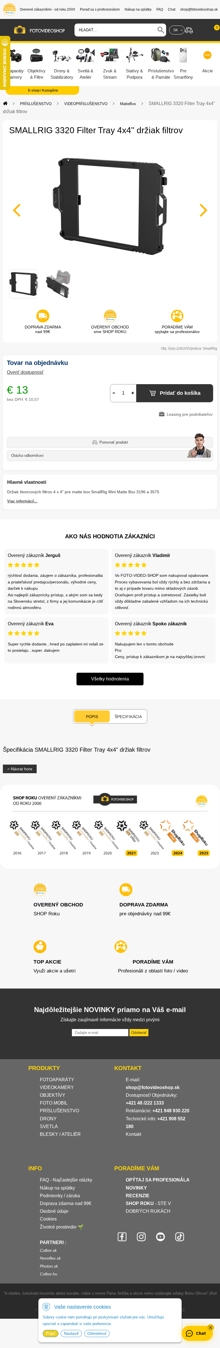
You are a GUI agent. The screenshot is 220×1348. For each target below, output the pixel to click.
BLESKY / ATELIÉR (60, 1134)
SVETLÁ (49, 1126)
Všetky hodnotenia (110, 678)
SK (175, 30)
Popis (92, 716)
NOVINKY (136, 1187)
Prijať (50, 1333)
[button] (210, 1327)
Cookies (48, 1219)
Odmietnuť (97, 1333)
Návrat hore (21, 769)
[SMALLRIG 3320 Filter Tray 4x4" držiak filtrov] (110, 206)
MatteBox (128, 104)
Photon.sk (49, 1266)
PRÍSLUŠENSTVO (36, 104)
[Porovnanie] (189, 29)
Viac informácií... (22, 501)
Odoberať (139, 1032)
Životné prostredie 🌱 (61, 1227)
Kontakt (133, 1134)
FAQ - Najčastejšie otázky (66, 1179)
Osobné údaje (54, 1211)
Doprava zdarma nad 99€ (65, 1203)
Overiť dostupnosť (25, 372)
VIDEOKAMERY (57, 1087)
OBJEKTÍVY (52, 1095)
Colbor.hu (48, 1274)
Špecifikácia (128, 716)
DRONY (48, 1118)
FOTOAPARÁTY (57, 1079)
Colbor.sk (48, 1250)
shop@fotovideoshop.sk (153, 1087)
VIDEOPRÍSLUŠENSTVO (85, 104)
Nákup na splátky (57, 1187)
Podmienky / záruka (60, 1195)
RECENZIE (138, 1195)
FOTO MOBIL (54, 1103)
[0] (211, 30)
